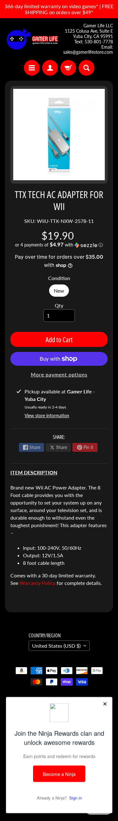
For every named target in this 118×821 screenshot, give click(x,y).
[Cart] (68, 68)
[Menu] (32, 68)
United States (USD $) (56, 646)
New (61, 292)
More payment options (59, 374)
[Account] (50, 68)
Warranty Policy (37, 583)
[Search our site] (86, 68)
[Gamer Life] (32, 39)
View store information (47, 415)
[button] (59, 245)
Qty (59, 305)
